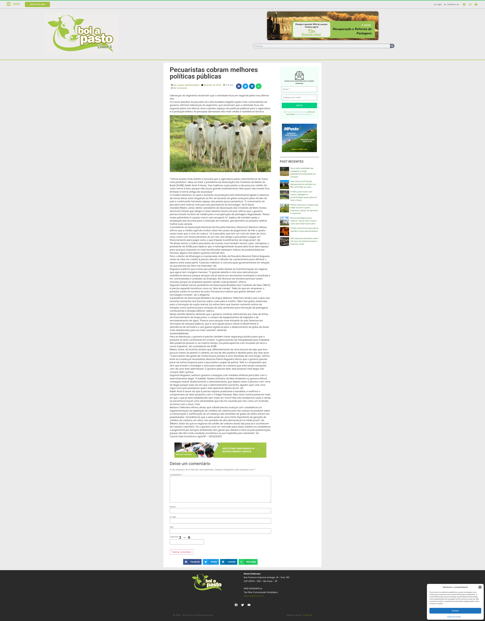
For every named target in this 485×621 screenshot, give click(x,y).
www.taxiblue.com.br (254, 596)
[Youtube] (476, 4)
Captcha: (174, 536)
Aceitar (455, 611)
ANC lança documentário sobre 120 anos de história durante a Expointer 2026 (304, 241)
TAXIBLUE (307, 615)
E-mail (173, 517)
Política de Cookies (454, 616)
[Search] (392, 46)
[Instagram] (470, 4)
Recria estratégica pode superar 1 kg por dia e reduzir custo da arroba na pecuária (303, 221)
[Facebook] (464, 4)
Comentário (176, 475)
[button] (480, 587)
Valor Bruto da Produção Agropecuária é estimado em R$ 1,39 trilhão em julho (303, 184)
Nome (172, 507)
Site (171, 527)
